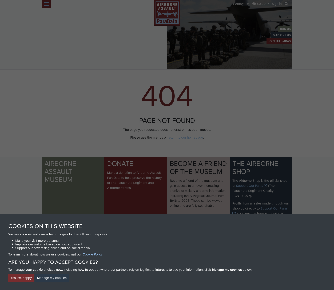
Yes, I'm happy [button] (21, 277)
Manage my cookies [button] (52, 277)
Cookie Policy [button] (92, 254)
